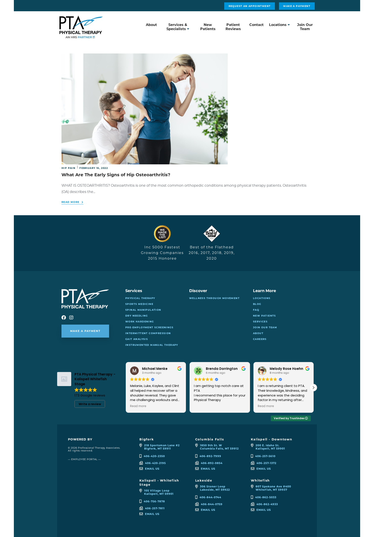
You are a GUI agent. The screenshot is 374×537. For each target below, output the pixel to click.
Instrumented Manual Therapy (151, 344)
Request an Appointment (250, 6)
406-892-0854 (211, 463)
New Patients (208, 27)
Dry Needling (136, 315)
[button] (313, 387)
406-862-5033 (265, 497)
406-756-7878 (154, 501)
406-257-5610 (265, 456)
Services (260, 321)
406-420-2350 (154, 456)
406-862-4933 (267, 504)
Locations (278, 25)
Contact (256, 25)
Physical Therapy (140, 298)
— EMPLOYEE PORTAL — (84, 459)
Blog (257, 304)
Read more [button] (202, 406)
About (151, 25)
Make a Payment (296, 6)
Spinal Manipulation (143, 309)
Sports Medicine (139, 304)
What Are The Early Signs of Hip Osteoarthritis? (115, 174)
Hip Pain (68, 168)
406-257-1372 (266, 463)
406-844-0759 (211, 504)
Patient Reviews (233, 27)
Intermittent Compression (148, 333)
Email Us (152, 468)
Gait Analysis (136, 339)
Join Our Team (305, 27)
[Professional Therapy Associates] (81, 36)
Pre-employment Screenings (149, 327)
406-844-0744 (210, 497)
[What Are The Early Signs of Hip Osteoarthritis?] (144, 162)
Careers (260, 339)
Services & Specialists (176, 27)
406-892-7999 (210, 456)
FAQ (256, 309)
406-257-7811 (155, 508)
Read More (70, 202)
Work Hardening (139, 321)
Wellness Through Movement (214, 298)
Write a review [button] (90, 404)
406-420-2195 (155, 463)
